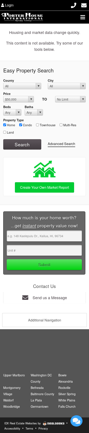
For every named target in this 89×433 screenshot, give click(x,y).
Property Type (13, 120)
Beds (7, 107)
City (51, 80)
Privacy (43, 428)
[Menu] (83, 17)
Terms (29, 428)
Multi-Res (69, 125)
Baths (29, 107)
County (8, 80)
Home (10, 125)
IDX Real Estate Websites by (23, 423)
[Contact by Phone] (73, 4)
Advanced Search (61, 143)
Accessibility (12, 428)
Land (10, 132)
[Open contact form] (84, 4)
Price (7, 93)
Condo (27, 125)
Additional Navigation (44, 320)
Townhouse (47, 125)
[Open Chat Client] (76, 421)
